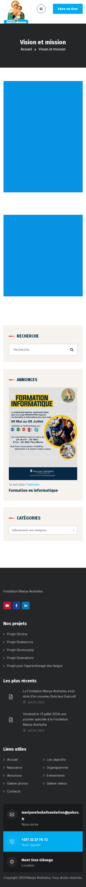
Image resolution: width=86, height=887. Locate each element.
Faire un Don (68, 9)
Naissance (14, 768)
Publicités (33, 484)
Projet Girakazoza (20, 642)
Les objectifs (56, 760)
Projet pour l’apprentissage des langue (34, 666)
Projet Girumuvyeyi (20, 650)
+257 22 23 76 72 (35, 839)
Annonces (14, 776)
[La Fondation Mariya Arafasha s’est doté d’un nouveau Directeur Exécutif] (11, 696)
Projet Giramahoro (20, 658)
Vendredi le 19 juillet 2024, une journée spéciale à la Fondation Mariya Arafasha (45, 719)
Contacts (14, 791)
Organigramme (57, 768)
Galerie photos (17, 783)
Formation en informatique (33, 490)
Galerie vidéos (57, 783)
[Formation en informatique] (43, 433)
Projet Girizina (17, 634)
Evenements (56, 776)
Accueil (26, 49)
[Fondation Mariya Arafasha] (16, 12)
